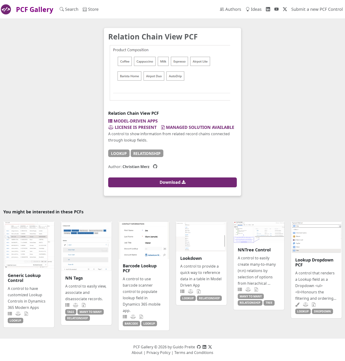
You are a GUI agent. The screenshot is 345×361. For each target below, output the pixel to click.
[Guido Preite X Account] (210, 346)
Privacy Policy (158, 352)
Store (93, 9)
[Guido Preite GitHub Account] (199, 346)
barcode (131, 323)
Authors (232, 9)
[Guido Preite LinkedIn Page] (204, 346)
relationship (147, 153)
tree (269, 302)
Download (171, 182)
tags (70, 312)
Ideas (256, 9)
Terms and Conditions (193, 352)
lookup (119, 153)
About (137, 352)
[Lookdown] (201, 236)
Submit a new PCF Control (317, 9)
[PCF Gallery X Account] (285, 9)
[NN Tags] (86, 246)
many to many (91, 312)
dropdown (322, 311)
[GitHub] (155, 166)
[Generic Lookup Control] (29, 245)
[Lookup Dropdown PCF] (316, 237)
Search (71, 9)
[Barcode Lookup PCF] (144, 240)
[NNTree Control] (259, 232)
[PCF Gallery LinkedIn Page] (268, 9)
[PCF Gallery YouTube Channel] (276, 9)
